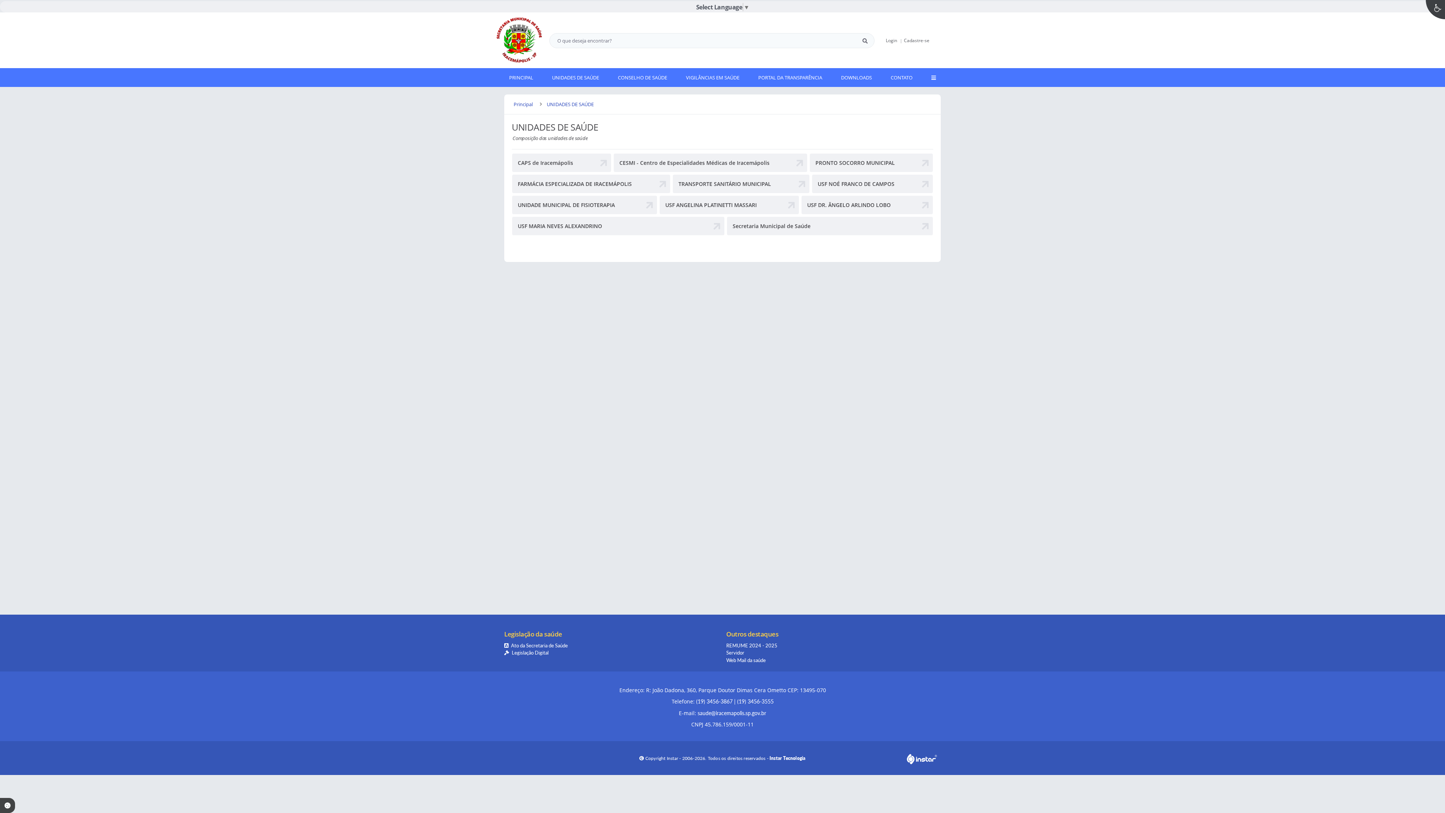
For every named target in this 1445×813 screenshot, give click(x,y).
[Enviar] (865, 40)
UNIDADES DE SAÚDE (570, 104)
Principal (523, 104)
